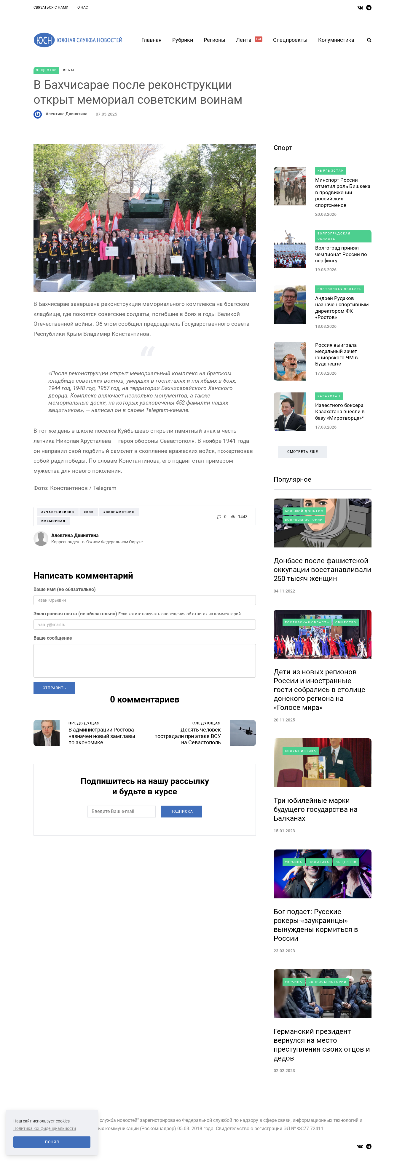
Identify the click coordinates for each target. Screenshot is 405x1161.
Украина (293, 862)
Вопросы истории (304, 519)
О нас (82, 7)
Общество (46, 70)
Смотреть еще (302, 452)
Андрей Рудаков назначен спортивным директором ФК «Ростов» (342, 307)
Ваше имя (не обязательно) (65, 589)
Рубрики (182, 40)
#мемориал (53, 521)
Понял (52, 1142)
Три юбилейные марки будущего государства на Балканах (316, 809)
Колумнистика (336, 40)
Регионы (214, 40)
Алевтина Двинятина (66, 113)
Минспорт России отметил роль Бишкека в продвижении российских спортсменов (342, 192)
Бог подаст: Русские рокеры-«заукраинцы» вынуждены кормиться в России (316, 925)
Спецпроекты (290, 40)
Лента (248, 40)
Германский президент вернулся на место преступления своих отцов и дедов (322, 1044)
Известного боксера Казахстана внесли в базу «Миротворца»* (340, 411)
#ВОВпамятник (118, 512)
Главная (151, 40)
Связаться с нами (51, 7)
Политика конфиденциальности (44, 1128)
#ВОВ (89, 512)
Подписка (181, 811)
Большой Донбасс (304, 511)
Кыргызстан (331, 170)
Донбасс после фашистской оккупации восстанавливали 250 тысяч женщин (322, 570)
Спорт (283, 147)
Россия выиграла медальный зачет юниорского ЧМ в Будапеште (336, 354)
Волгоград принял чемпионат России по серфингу (341, 254)
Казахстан (329, 396)
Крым (68, 70)
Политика (319, 862)
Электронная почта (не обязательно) (75, 614)
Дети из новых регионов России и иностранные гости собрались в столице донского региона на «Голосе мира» (319, 690)
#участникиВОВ (57, 512)
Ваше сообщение (53, 638)
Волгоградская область (334, 236)
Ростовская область (340, 289)
